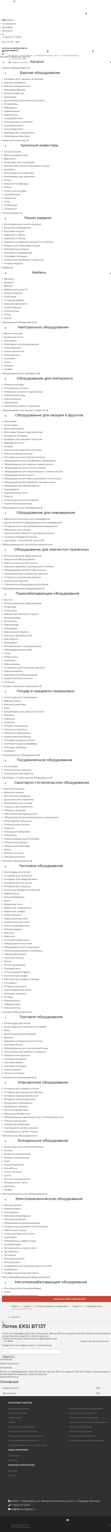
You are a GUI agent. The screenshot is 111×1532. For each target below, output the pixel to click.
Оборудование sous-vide (18, 943)
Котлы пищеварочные (16, 925)
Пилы (7, 653)
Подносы (9, 722)
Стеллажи (9, 358)
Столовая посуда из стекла (19, 740)
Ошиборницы (12, 194)
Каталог (9, 20)
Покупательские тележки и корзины (25, 1052)
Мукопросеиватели (15, 1219)
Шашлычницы (12, 1008)
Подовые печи (12, 968)
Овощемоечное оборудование (21, 485)
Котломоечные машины (17, 770)
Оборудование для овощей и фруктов (24, 410)
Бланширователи (14, 428)
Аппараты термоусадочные (19, 1099)
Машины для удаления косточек (23, 450)
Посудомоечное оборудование (20, 755)
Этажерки (9, 751)
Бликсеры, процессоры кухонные (23, 432)
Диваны (8, 282)
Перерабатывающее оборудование (22, 588)
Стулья (8, 318)
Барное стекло (12, 701)
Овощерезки (11, 489)
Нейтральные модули (16, 249)
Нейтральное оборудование (18, 322)
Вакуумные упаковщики (18, 1103)
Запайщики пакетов (15, 1106)
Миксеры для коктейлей (18, 122)
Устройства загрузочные (18, 503)
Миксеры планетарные (17, 1216)
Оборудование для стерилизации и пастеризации (33, 471)
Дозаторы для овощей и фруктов (23, 439)
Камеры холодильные (16, 1157)
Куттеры (8, 446)
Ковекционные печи (16, 918)
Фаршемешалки (13, 671)
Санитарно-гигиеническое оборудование (26, 777)
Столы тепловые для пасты (19, 1233)
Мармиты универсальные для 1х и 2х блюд (28, 242)
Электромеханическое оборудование (23, 1194)
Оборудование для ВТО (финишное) (25, 570)
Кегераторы (11, 104)
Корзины (9, 715)
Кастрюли (9, 169)
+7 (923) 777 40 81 (12, 37)
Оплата (11, 1475)
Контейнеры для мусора (18, 803)
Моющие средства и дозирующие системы (29, 566)
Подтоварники (12, 348)
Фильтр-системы (13, 853)
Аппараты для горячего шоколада (23, 79)
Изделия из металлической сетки (23, 1041)
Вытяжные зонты (13, 337)
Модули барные (13, 293)
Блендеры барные (14, 90)
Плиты (8, 961)
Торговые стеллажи (15, 1066)
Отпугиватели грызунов (18, 821)
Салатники (10, 198)
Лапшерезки (11, 1212)
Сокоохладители (13, 129)
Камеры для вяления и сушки (21, 614)
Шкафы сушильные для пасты (21, 1273)
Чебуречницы (12, 1004)
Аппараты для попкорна (18, 875)
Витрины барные (14, 93)
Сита (6, 201)
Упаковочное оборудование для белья (26, 584)
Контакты (7, 31)
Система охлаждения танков (20, 537)
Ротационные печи (15, 986)
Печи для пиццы (14, 958)
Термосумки (11, 402)
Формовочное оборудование (21, 675)
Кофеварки (10, 107)
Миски (8, 187)
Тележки (9, 365)
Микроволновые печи (17, 940)
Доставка (7, 27)
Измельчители (12, 1208)
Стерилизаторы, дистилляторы (21, 839)
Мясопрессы (11, 639)
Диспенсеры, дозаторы (17, 796)
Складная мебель (14, 300)
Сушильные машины (16, 581)
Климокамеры (12, 617)
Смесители (10, 835)
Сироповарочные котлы (17, 990)
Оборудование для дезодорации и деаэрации (31, 817)
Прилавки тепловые (15, 256)
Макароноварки (13, 929)
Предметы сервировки (17, 733)
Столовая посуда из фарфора (20, 743)
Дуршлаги (10, 158)
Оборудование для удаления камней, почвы (30, 482)
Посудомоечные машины (18, 773)
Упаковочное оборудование (18, 1077)
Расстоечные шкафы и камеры (21, 979)
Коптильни (10, 621)
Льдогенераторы (14, 1164)
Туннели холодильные (17, 1179)
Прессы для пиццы (15, 1230)
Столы (7, 314)
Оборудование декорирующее (22, 1223)
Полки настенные (14, 351)
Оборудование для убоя (18, 650)
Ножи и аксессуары (15, 191)
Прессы (8, 496)
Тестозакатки (11, 1251)
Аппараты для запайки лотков (21, 1088)
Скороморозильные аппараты (21, 500)
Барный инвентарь (15, 704)
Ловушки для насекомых (18, 806)
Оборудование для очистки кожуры (25, 468)
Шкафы (8, 369)
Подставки (10, 340)
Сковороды (10, 205)
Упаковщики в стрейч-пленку (21, 1131)
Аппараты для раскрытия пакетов (23, 1092)
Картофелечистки (14, 443)
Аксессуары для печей (17, 872)
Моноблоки (10, 1168)
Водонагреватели (14, 897)
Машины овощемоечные (18, 453)
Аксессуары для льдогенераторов (23, 1147)
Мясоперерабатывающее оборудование (25, 1277)
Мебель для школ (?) (16, 289)
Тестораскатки (12, 1262)
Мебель (6, 267)
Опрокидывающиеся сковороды (23, 950)
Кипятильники (12, 915)
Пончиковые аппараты (17, 972)
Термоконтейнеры (14, 395)
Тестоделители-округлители (20, 1248)
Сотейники (10, 209)
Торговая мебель (13, 1062)
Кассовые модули (14, 231)
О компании (9, 23)
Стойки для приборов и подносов (23, 260)
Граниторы (10, 97)
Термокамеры (12, 664)
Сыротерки (10, 1237)
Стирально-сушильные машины (22, 577)
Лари (7, 1161)
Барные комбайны (14, 82)
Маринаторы (11, 624)
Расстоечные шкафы (16, 975)
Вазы (7, 708)
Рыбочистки (11, 657)
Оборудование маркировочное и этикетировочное (33, 1117)
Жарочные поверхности (18, 908)
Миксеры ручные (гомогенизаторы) (24, 457)
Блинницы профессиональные (22, 890)
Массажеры (10, 628)
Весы (7, 1030)
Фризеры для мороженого (19, 132)
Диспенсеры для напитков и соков (24, 100)
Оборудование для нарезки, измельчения (28, 464)
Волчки (8, 600)
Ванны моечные (13, 333)
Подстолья (10, 296)
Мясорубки (10, 642)
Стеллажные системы (16, 388)
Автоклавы (10, 421)
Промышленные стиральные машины (26, 573)
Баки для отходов (14, 789)
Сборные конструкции (17, 1055)
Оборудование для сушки (19, 475)
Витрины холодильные (17, 1154)
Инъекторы (10, 610)
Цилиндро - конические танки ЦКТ (24, 540)
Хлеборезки (11, 1269)
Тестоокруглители (14, 1258)
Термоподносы (12, 399)
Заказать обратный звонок (15, 56)
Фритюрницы (12, 1000)
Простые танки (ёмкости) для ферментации (29, 533)
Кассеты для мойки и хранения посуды (26, 166)
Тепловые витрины (15, 993)
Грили (7, 900)
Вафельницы (11, 893)
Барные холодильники (17, 86)
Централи (9, 1186)
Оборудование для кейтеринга (20, 373)
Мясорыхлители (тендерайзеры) (22, 646)
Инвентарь (10, 607)
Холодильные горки (15, 1182)
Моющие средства (14, 810)
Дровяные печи (13, 904)
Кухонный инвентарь (14, 140)
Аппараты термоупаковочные (21, 1096)
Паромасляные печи (16, 493)
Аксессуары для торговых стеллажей (25, 1026)
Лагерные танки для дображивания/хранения (30, 526)
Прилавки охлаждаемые (18, 252)
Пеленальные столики (17, 824)
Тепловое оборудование (16, 861)
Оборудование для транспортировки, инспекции (33, 478)
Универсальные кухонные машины (24, 667)
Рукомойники (12, 355)
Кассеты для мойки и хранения (22, 406)
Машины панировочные (18, 635)
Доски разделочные (15, 155)
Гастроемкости (12, 151)
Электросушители (14, 856)
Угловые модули (13, 263)
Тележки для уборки (16, 842)
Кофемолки (10, 115)
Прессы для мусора (15, 1121)
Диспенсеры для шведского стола (24, 711)
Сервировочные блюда (17, 736)
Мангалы (9, 933)
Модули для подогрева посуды (22, 245)
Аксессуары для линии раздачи (22, 224)
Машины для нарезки (16, 632)
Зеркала (8, 1037)
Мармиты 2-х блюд (14, 238)
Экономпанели (12, 1069)
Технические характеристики (40, 1338)
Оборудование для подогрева (21, 947)
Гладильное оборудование (19, 559)
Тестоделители (12, 1244)
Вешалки (9, 279)
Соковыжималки (13, 125)
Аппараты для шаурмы (17, 886)
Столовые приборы (15, 747)
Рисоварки (10, 983)
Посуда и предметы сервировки (21, 686)
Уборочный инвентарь (17, 846)
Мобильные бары (14, 384)
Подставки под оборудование (21, 344)
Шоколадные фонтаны (17, 136)
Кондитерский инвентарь (19, 173)
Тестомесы (10, 1255)
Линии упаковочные (16, 1110)
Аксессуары (11, 425)
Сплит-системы (13, 1172)
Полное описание (12, 1338)
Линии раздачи (11, 213)
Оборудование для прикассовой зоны (26, 1048)
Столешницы (11, 311)
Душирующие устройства (18, 799)
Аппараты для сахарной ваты (20, 879)
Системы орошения (15, 1059)
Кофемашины (12, 111)
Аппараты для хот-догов (18, 883)
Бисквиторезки (13, 1205)
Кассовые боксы (13, 1044)
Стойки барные (13, 307)
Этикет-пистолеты (14, 1073)
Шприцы (9, 682)
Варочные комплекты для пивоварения (27, 519)
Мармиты (9, 719)
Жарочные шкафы (14, 911)
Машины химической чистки (21, 563)
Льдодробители (13, 118)
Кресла (8, 286)
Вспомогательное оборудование (23, 556)
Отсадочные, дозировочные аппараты (26, 1226)
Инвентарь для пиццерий (19, 162)
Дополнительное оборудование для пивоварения (33, 522)
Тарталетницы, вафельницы (20, 1241)
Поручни (9, 828)
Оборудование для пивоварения (21, 508)
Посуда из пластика (15, 729)
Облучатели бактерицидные (20, 814)
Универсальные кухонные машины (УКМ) (28, 1266)
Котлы (7, 180)
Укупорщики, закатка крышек (21, 1128)
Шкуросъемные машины (18, 678)
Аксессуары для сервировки (20, 697)
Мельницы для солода (17, 529)
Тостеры (8, 997)
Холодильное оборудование (18, 1135)
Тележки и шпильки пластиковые (23, 392)
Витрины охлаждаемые (17, 227)
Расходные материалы (17, 831)
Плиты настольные (15, 965)
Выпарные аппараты (16, 436)
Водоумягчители (14, 792)
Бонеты (8, 1150)
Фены (7, 849)
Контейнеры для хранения (19, 176)
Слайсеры (10, 660)
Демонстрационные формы (20, 1034)
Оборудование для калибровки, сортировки (30, 460)
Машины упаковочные (17, 1113)
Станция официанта (15, 304)
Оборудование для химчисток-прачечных (26, 544)
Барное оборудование (15, 68)
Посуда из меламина (16, 726)
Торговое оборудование (16, 1012)
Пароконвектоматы (15, 954)
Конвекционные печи (17, 922)
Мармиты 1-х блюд (14, 235)
